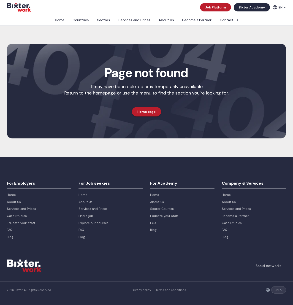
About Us (166, 20)
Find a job (86, 216)
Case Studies (17, 216)
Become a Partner (197, 20)
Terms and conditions (171, 290)
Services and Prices (134, 20)
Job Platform (215, 7)
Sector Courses (162, 209)
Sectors (103, 20)
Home (59, 20)
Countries (81, 20)
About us (157, 202)
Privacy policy (141, 290)
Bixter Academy (252, 7)
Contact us (229, 20)
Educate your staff (21, 223)
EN (280, 7)
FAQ (10, 230)
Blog (10, 237)
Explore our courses (94, 223)
